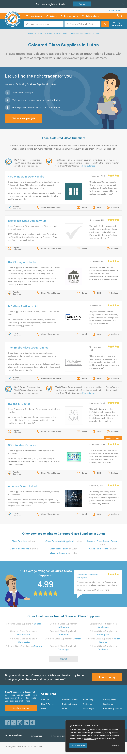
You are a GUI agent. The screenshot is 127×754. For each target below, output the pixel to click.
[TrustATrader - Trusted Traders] (12, 15)
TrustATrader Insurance (59, 735)
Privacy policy (109, 699)
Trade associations (70, 699)
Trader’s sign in (115, 10)
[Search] (105, 24)
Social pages (88, 708)
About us (45, 699)
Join (82, 3)
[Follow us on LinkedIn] (26, 722)
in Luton (24, 541)
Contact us (87, 704)
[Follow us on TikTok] (32, 722)
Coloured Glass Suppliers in (24, 623)
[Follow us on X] (13, 722)
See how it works (21, 708)
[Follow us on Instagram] (20, 722)
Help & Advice (47, 704)
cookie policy (90, 738)
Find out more (88, 165)
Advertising (88, 699)
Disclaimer (108, 704)
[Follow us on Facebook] (7, 722)
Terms (64, 708)
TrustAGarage (36, 735)
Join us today (107, 677)
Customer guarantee (112, 708)
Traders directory (69, 704)
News (43, 708)
